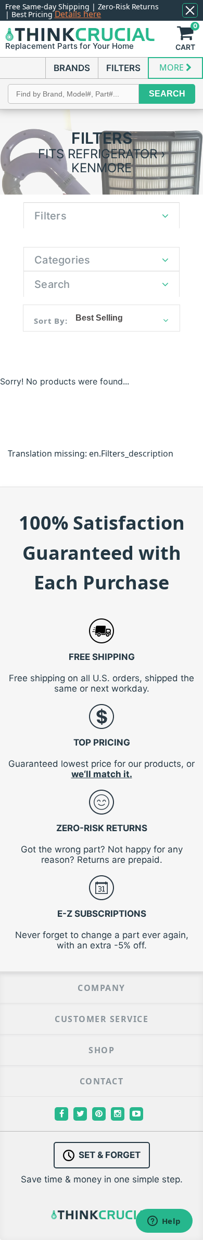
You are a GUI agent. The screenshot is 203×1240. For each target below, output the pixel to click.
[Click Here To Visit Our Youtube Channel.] (136, 1114)
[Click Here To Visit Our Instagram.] (117, 1114)
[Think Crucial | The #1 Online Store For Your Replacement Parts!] (80, 34)
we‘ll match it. (101, 774)
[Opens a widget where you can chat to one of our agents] (164, 1222)
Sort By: (51, 320)
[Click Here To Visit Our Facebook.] (61, 1114)
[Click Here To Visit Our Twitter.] (80, 1114)
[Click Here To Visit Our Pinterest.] (99, 1114)
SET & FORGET (110, 1155)
